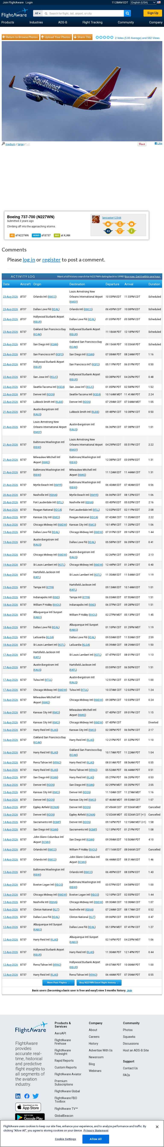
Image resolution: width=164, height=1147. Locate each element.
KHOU (56, 604)
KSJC (54, 377)
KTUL (48, 679)
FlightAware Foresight (63, 1052)
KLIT (56, 909)
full (28, 144)
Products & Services (63, 1024)
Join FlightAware (13, 2)
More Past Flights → (58, 982)
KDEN (50, 394)
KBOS (59, 884)
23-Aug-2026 (10, 296)
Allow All (96, 1139)
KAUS (37, 414)
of (42, 235)
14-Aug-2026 (10, 822)
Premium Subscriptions (64, 1082)
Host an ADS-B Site (136, 1050)
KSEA (61, 387)
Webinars (95, 1070)
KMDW (62, 524)
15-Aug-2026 (10, 777)
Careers (94, 1036)
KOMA (54, 807)
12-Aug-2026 (10, 917)
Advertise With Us (101, 1050)
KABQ (37, 617)
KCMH (46, 842)
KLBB (59, 401)
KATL (37, 577)
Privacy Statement (95, 1130)
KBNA (53, 494)
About (93, 1030)
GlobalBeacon (64, 1115)
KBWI (37, 447)
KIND (56, 597)
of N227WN (20, 235)
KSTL (61, 564)
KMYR (58, 484)
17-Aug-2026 (10, 654)
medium (10, 144)
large (21, 144)
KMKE (45, 462)
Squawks (129, 1036)
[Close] (157, 1126)
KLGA (50, 637)
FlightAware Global (67, 1091)
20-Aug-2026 (10, 494)
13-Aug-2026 (10, 872)
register (51, 259)
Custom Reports (66, 1067)
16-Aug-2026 (10, 699)
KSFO (60, 354)
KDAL (56, 309)
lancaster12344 (111, 217)
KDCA (57, 509)
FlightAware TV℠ (66, 1108)
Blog (92, 1064)
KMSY (73, 301)
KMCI (56, 517)
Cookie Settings (65, 1139)
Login (29, 2)
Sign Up (152, 13)
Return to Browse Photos (22, 37)
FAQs (126, 1075)
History (93, 1043)
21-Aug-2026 (10, 411)
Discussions (131, 1043)
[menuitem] (8, 22)
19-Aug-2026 (10, 524)
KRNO (57, 762)
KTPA (50, 587)
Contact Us (130, 1068)
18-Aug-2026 (10, 604)
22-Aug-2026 (10, 364)
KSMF (57, 822)
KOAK (37, 334)
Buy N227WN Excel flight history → (99, 982)
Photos (128, 1030)
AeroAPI (60, 1033)
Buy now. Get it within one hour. (143, 276)
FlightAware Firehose (63, 1041)
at (62, 235)
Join (129, 990)
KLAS (54, 729)
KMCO (52, 296)
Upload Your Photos (57, 37)
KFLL (60, 502)
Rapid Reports (64, 1060)
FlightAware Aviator (68, 1074)
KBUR (37, 321)
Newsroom (96, 1057)
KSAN (54, 344)
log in (29, 259)
